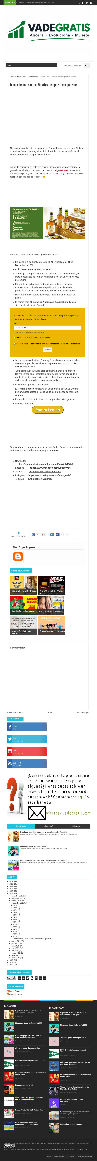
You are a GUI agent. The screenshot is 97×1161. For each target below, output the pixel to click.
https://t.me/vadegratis (40, 479)
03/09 (15, 931)
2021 (11, 893)
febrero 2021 (16, 955)
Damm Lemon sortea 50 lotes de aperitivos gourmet (32, 939)
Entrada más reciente (14, 713)
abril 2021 (15, 951)
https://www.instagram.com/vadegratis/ (49, 475)
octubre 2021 (16, 901)
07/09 (15, 924)
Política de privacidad (84, 1157)
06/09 (15, 927)
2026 (11, 882)
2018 (11, 965)
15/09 (15, 915)
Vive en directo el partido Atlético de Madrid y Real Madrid (74, 1088)
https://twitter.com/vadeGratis (45, 471)
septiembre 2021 (17, 903)
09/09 (15, 920)
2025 (11, 884)
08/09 (15, 922)
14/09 (15, 917)
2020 (11, 960)
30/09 (15, 905)
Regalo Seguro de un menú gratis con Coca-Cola (36, 3)
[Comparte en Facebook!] (33, 534)
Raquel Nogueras (15, 994)
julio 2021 (15, 943)
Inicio (50, 713)
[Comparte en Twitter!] (52, 534)
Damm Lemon (47, 409)
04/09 (15, 929)
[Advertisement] (47, 126)
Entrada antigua (83, 713)
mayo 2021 (15, 948)
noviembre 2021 (17, 898)
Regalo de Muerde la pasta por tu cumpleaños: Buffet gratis (28, 1012)
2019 (11, 962)
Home (49, 1157)
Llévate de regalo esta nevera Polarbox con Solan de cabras (75, 1063)
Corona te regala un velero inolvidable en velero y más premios (75, 1113)
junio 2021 (15, 946)
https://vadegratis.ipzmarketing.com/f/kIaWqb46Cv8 (45, 464)
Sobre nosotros (59, 1157)
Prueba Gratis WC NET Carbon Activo (30, 1110)
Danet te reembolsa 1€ (24, 1085)
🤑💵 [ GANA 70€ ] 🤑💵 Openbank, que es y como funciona (29, 1099)
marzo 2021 (16, 953)
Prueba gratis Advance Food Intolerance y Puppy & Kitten (26, 1123)
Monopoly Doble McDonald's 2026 (28, 1023)
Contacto (71, 1157)
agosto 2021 (16, 941)
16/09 (15, 913)
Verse (74, 167)
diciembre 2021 (17, 896)
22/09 (15, 910)
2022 (11, 891)
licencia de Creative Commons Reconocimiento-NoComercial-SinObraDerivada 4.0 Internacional (53, 1149)
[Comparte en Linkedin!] (57, 534)
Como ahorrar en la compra (71, 1124)
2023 (11, 889)
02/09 (15, 934)
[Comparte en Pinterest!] (43, 534)
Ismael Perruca (14, 991)
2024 (11, 886)
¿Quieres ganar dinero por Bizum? (29, 1048)
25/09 (15, 908)
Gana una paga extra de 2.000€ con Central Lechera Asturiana (29, 1037)
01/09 (15, 936)
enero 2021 (15, 958)
